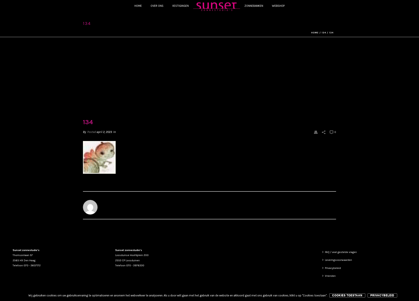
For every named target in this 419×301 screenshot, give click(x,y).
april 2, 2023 (104, 132)
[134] (209, 81)
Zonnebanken (253, 5)
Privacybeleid (333, 268)
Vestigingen (180, 5)
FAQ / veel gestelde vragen (341, 252)
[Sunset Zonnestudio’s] (216, 6)
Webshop (278, 5)
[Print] (316, 131)
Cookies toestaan (347, 295)
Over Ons (157, 5)
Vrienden (330, 275)
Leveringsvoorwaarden (338, 259)
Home (138, 5)
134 (324, 32)
